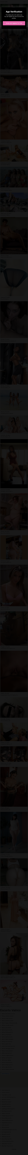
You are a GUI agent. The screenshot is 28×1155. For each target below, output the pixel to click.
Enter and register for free (14, 23)
